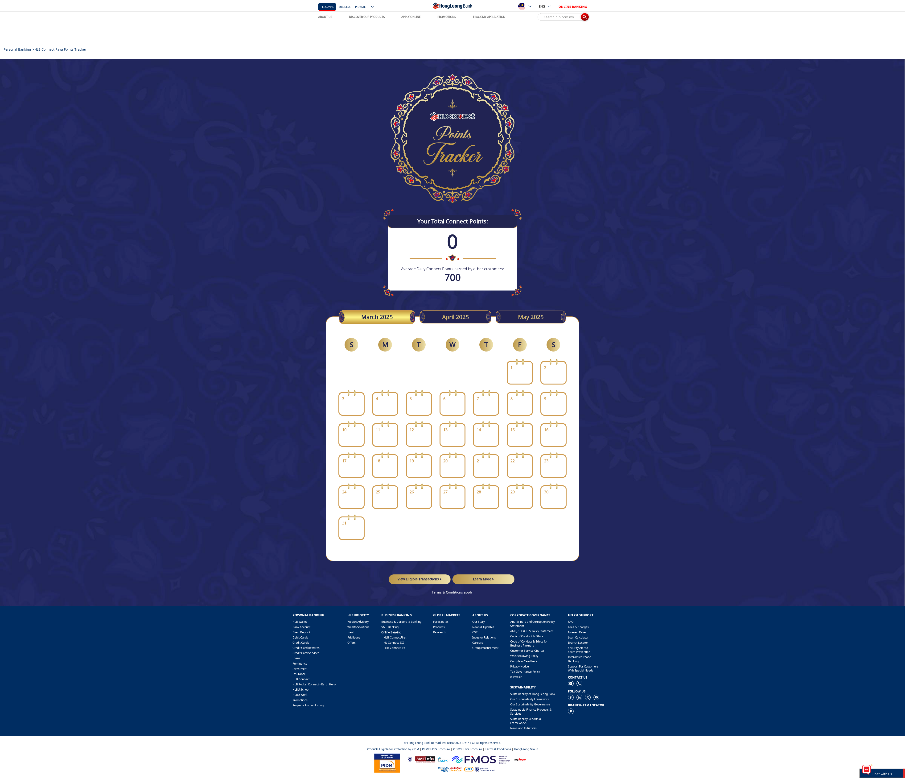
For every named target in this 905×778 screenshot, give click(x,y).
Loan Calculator (578, 637)
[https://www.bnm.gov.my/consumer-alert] (485, 769)
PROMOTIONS (446, 17)
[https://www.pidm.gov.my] (387, 762)
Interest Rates (577, 632)
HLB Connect (300, 679)
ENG (542, 6)
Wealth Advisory (358, 622)
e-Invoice (516, 677)
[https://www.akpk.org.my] (442, 759)
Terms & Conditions (498, 749)
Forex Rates (440, 622)
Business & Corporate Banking (401, 622)
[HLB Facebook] (571, 697)
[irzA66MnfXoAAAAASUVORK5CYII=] (579, 683)
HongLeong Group (526, 749)
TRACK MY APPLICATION (489, 17)
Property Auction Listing (308, 705)
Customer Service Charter (527, 651)
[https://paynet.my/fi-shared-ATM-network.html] (468, 769)
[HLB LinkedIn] (579, 697)
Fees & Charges (578, 627)
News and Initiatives (523, 728)
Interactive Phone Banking (579, 659)
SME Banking (390, 627)
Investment (299, 669)
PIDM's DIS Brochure (436, 749)
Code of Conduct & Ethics (526, 636)
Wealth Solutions (358, 627)
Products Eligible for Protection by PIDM (393, 749)
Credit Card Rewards (306, 648)
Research (439, 632)
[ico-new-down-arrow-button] (372, 7)
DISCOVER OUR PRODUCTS (367, 17)
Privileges (353, 637)
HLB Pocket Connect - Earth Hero (314, 684)
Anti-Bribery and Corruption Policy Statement (532, 624)
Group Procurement (485, 648)
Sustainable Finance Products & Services (530, 712)
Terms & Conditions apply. (452, 592)
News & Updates (483, 627)
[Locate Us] (571, 711)
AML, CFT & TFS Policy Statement (531, 631)
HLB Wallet (299, 622)
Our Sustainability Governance (530, 704)
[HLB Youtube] (596, 697)
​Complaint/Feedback (523, 661)
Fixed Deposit (301, 632)
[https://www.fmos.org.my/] (481, 759)
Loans (296, 658)
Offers (351, 643)
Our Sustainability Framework (529, 699)
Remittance (299, 664)
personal (327, 6)
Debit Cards (300, 637)
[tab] (377, 317)
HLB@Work (299, 695)
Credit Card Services (305, 653)
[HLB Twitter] (588, 697)
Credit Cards (300, 643)
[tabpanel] (452, 439)
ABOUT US (325, 17)
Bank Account (301, 627)
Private (360, 6)
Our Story (478, 622)
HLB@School (300, 690)
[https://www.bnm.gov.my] (409, 759)
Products (439, 627)
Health (351, 632)
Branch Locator (578, 643)
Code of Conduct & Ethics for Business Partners (529, 643)
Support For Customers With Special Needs (583, 668)
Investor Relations (484, 637)
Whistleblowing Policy (524, 656)
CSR (474, 632)
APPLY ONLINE (411, 17)
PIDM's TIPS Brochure (467, 749)
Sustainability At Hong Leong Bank (532, 694)
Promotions (300, 700)
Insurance (299, 674)
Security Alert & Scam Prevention (579, 650)
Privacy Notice (519, 666)
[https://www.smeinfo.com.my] (425, 759)
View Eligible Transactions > (420, 579)
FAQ (570, 622)
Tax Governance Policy (525, 672)
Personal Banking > (19, 49)
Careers (477, 643)
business (344, 6)
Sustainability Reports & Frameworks (525, 721)
